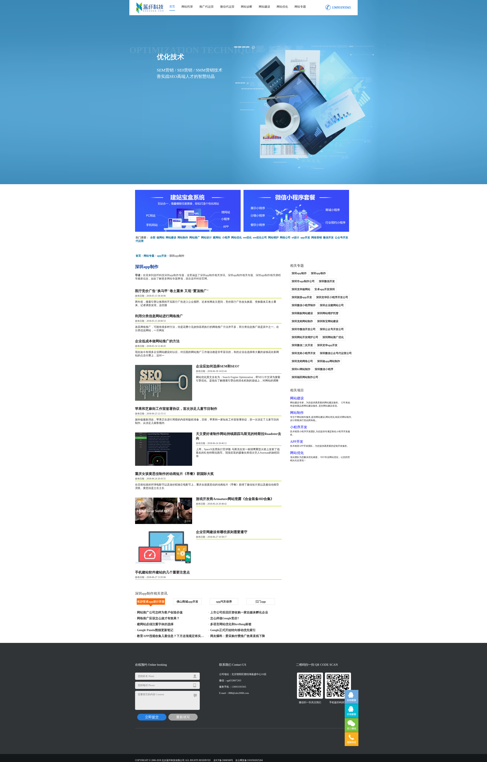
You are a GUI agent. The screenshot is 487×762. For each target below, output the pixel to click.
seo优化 (247, 237)
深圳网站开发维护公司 (305, 337)
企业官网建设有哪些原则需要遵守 (221, 532)
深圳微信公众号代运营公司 (336, 353)
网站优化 (282, 6)
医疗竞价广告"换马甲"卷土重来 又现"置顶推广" (172, 291)
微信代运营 (227, 6)
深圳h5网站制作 (301, 369)
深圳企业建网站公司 (332, 305)
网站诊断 (246, 6)
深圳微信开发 (327, 281)
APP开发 (296, 442)
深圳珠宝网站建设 (327, 321)
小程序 (226, 237)
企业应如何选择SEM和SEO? (217, 366)
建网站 (217, 237)
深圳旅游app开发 (302, 297)
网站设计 (206, 237)
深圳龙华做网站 (301, 289)
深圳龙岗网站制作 (302, 321)
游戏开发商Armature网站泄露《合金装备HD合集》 (235, 499)
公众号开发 (341, 237)
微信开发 (328, 237)
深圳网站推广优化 (333, 337)
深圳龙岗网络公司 (302, 361)
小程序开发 (298, 427)
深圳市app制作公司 (303, 281)
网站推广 (194, 237)
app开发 (305, 237)
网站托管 (187, 6)
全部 (152, 237)
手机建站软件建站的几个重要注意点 (162, 572)
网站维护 (273, 237)
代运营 (140, 241)
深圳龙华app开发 (327, 345)
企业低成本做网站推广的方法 (157, 341)
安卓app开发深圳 (324, 289)
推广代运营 (206, 6)
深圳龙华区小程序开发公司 (332, 297)
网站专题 (300, 6)
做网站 (161, 237)
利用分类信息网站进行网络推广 (159, 316)
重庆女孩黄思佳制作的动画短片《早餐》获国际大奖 (174, 474)
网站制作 (182, 237)
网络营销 (316, 237)
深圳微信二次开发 (302, 345)
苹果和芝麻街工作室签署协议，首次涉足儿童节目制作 (176, 409)
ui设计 (295, 237)
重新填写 (183, 717)
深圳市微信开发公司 (304, 329)
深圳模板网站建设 (302, 313)
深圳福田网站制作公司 (305, 377)
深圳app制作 (299, 273)
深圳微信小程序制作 (304, 305)
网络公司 (285, 237)
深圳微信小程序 (324, 369)
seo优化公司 (260, 237)
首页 (172, 6)
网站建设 (264, 6)
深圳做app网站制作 (328, 361)
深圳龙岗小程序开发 (304, 353)
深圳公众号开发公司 (332, 329)
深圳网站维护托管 (327, 313)
